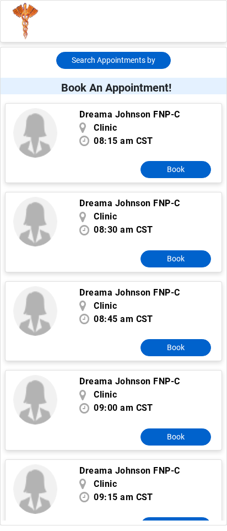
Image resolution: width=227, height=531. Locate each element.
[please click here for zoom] (35, 133)
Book (176, 169)
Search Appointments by (113, 60)
